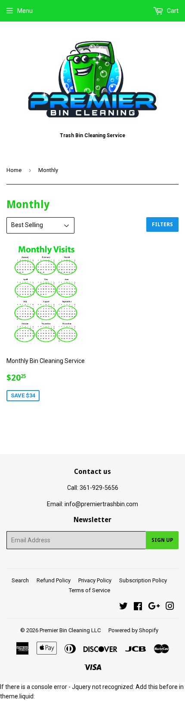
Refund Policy (54, 580)
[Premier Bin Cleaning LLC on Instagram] (170, 607)
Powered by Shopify (133, 630)
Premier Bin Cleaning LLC (70, 630)
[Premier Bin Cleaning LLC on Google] (154, 607)
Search (20, 580)
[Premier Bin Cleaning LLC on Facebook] (137, 607)
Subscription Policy (143, 580)
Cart (172, 10)
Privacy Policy (94, 580)
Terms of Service (89, 590)
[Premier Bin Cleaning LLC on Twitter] (123, 607)
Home (14, 170)
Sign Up (162, 540)
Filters (162, 224)
